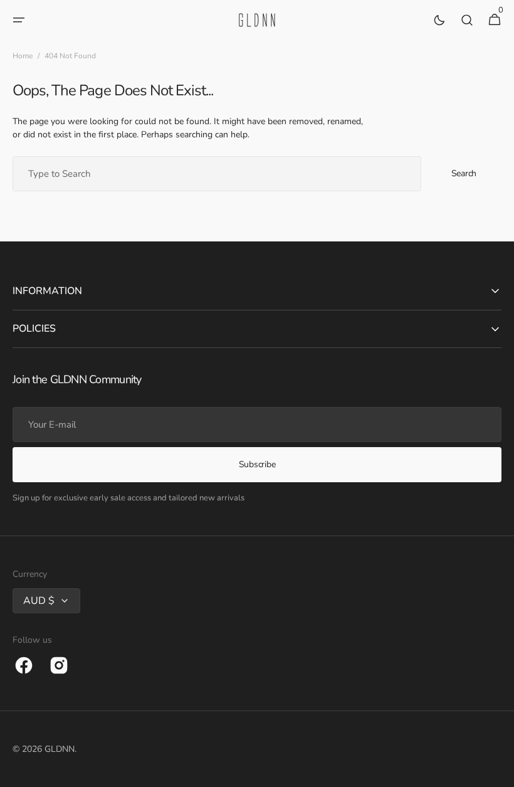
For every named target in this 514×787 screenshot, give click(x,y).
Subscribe (257, 464)
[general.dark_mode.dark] (439, 20)
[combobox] (217, 173)
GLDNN (60, 749)
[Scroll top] (499, 772)
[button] (19, 20)
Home (23, 56)
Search (463, 173)
